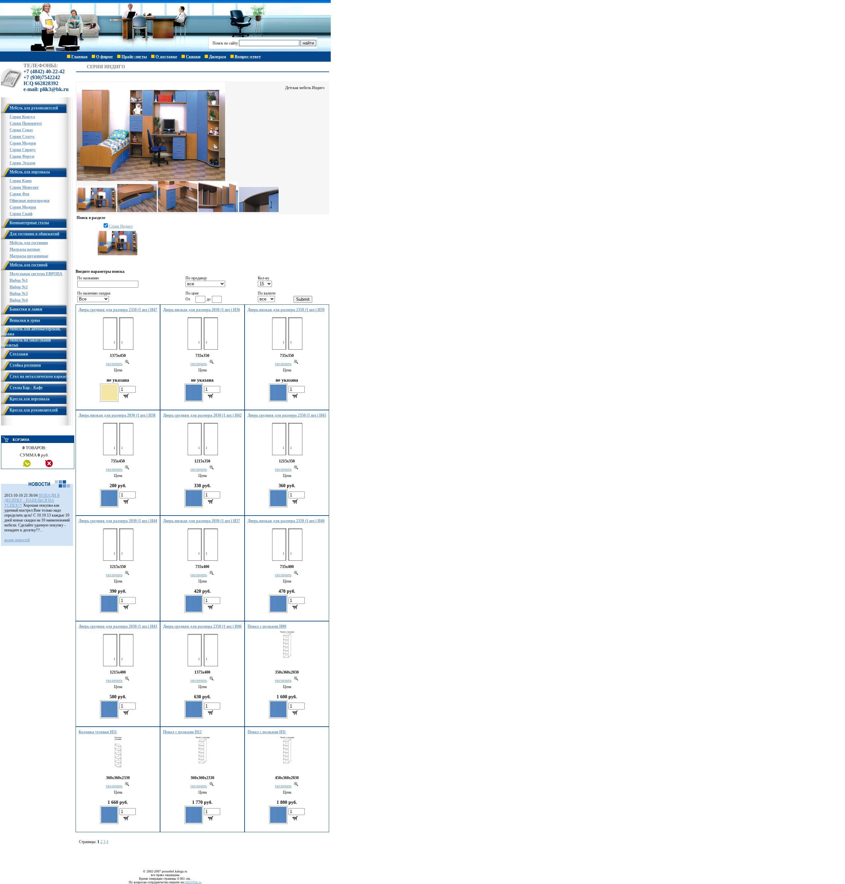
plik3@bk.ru (193, 882)
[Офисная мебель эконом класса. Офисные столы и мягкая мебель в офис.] (104, 50)
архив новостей (17, 540)
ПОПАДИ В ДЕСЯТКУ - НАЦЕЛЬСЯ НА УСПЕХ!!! (32, 500)
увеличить (114, 364)
